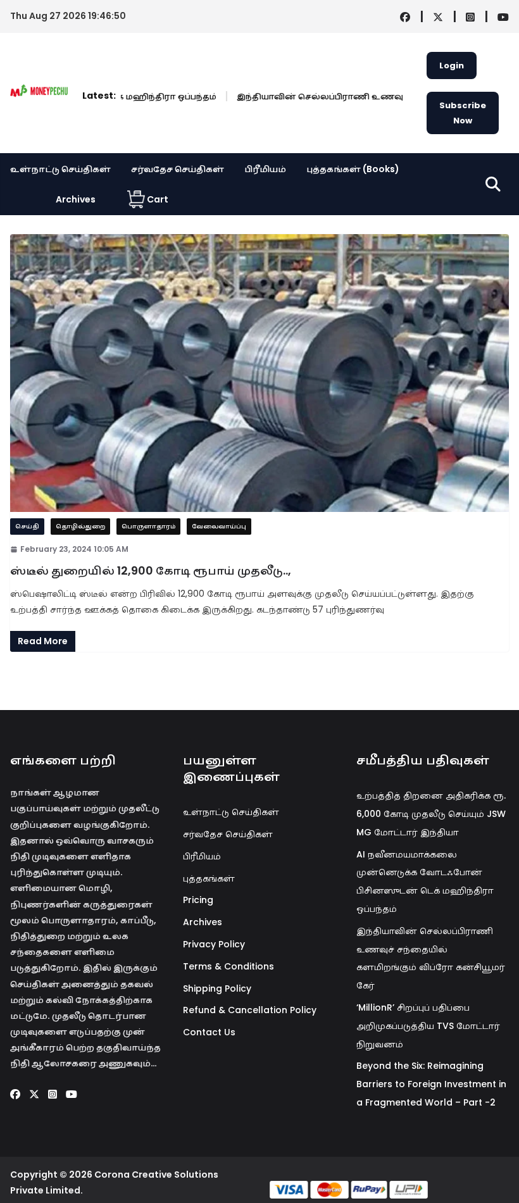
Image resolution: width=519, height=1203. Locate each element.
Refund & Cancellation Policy (249, 1010)
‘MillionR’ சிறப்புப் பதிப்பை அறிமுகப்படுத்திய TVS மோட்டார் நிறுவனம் (428, 1025)
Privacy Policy (214, 944)
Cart (157, 199)
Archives (76, 199)
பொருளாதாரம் (148, 526)
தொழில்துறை (80, 526)
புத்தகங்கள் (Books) (352, 169)
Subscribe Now (462, 112)
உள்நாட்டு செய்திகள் (60, 169)
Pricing (198, 900)
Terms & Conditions (228, 966)
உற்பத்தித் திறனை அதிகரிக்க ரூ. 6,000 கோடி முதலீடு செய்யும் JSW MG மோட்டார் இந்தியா (431, 813)
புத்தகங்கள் (209, 878)
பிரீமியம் (265, 169)
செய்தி (27, 526)
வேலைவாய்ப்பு (219, 526)
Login (451, 65)
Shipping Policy (217, 988)
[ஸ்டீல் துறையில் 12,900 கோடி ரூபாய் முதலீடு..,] (259, 372)
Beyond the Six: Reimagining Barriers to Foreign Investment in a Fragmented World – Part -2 (431, 1084)
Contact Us (209, 1032)
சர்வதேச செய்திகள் (177, 169)
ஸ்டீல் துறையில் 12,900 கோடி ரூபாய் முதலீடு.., (150, 570)
